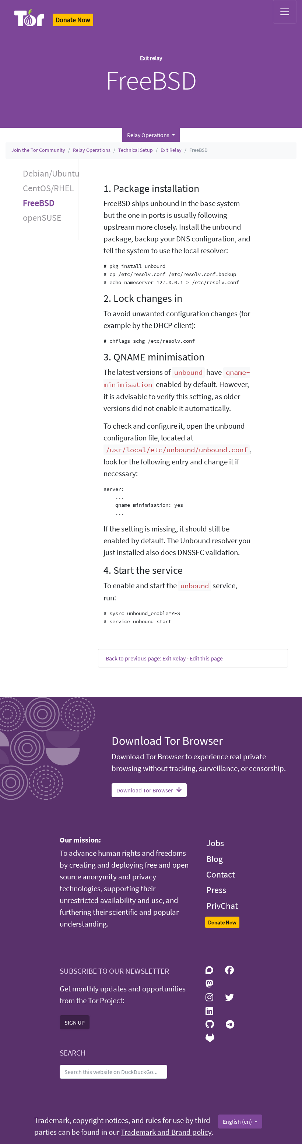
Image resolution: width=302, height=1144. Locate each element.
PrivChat (222, 905)
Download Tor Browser (144, 790)
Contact (220, 874)
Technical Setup (135, 150)
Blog (214, 859)
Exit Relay (171, 150)
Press (216, 890)
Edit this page (206, 658)
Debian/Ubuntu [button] (50, 173)
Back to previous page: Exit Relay (146, 658)
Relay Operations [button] (149, 135)
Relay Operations (91, 150)
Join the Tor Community (38, 150)
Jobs (215, 843)
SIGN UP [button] (74, 1022)
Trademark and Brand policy (166, 1132)
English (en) (238, 1121)
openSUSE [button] (42, 217)
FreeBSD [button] (39, 203)
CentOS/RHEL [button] (48, 188)
